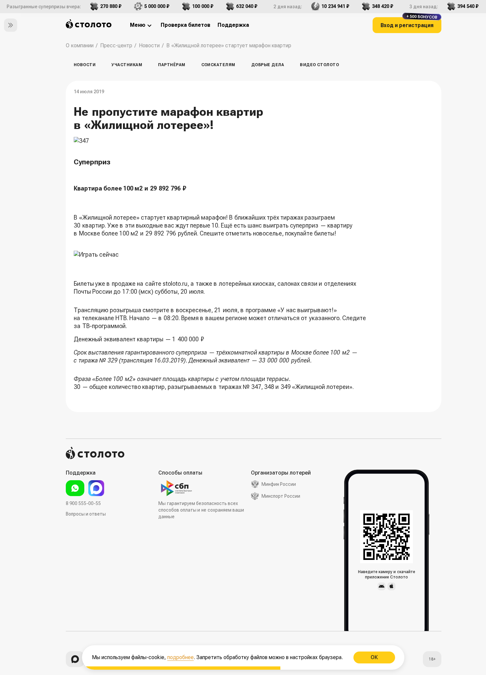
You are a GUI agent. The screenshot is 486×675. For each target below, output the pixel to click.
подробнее (180, 657)
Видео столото (319, 65)
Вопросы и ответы (86, 514)
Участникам (126, 65)
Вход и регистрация (409, 22)
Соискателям (218, 65)
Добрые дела (267, 65)
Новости (85, 65)
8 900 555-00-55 (83, 503)
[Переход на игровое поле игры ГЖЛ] (221, 255)
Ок (374, 657)
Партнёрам (171, 65)
